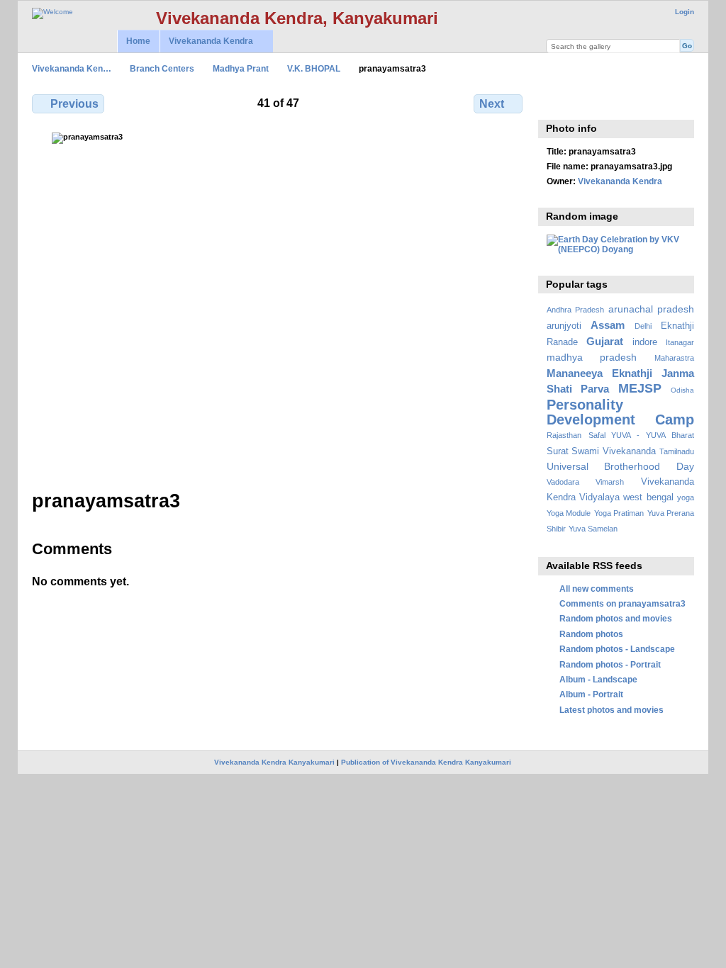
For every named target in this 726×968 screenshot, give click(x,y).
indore (644, 342)
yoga (685, 497)
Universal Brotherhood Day (620, 466)
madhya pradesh (592, 357)
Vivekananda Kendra (206, 41)
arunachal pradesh (651, 309)
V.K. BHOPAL (313, 68)
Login (684, 12)
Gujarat (604, 341)
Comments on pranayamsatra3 (622, 603)
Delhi (643, 326)
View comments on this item (554, 102)
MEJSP (639, 388)
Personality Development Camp (620, 412)
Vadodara (563, 482)
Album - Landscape (598, 679)
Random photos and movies (615, 618)
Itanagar (680, 342)
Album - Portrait (591, 694)
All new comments (596, 588)
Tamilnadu (676, 451)
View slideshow (584, 102)
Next (491, 104)
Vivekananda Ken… (71, 68)
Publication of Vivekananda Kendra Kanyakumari (426, 762)
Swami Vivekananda (613, 451)
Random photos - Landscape (617, 648)
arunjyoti (564, 326)
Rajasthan (564, 435)
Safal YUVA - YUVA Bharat (641, 435)
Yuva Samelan (593, 528)
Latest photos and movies (611, 709)
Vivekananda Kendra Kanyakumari (274, 762)
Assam (608, 325)
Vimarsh (610, 482)
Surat (558, 451)
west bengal (648, 497)
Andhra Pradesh (575, 309)
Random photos (591, 633)
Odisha (682, 390)
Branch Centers (162, 68)
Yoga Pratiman (619, 513)
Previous (74, 104)
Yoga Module (569, 513)
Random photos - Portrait (610, 664)
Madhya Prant (241, 68)
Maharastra (674, 358)
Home (138, 41)
